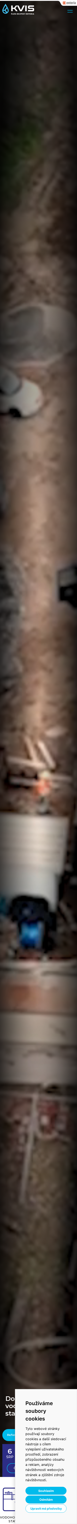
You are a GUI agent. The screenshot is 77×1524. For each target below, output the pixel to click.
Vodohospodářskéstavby (15, 1519)
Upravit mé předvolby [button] (46, 1508)
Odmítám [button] (46, 1499)
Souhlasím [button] (46, 1491)
